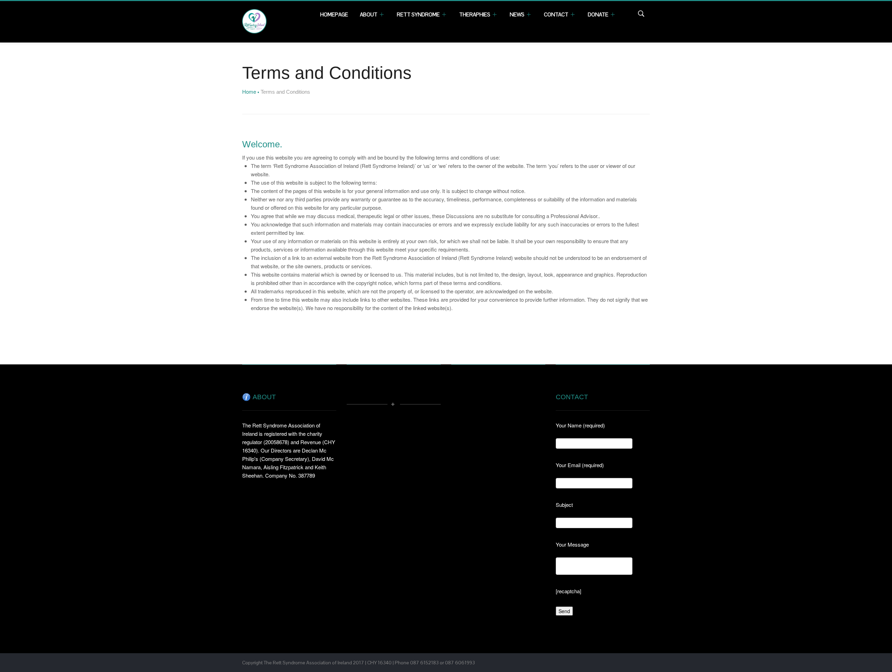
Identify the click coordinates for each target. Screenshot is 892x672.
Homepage (334, 14)
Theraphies (475, 14)
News (517, 14)
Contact (556, 14)
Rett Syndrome (419, 14)
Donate (598, 14)
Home (249, 91)
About (369, 14)
